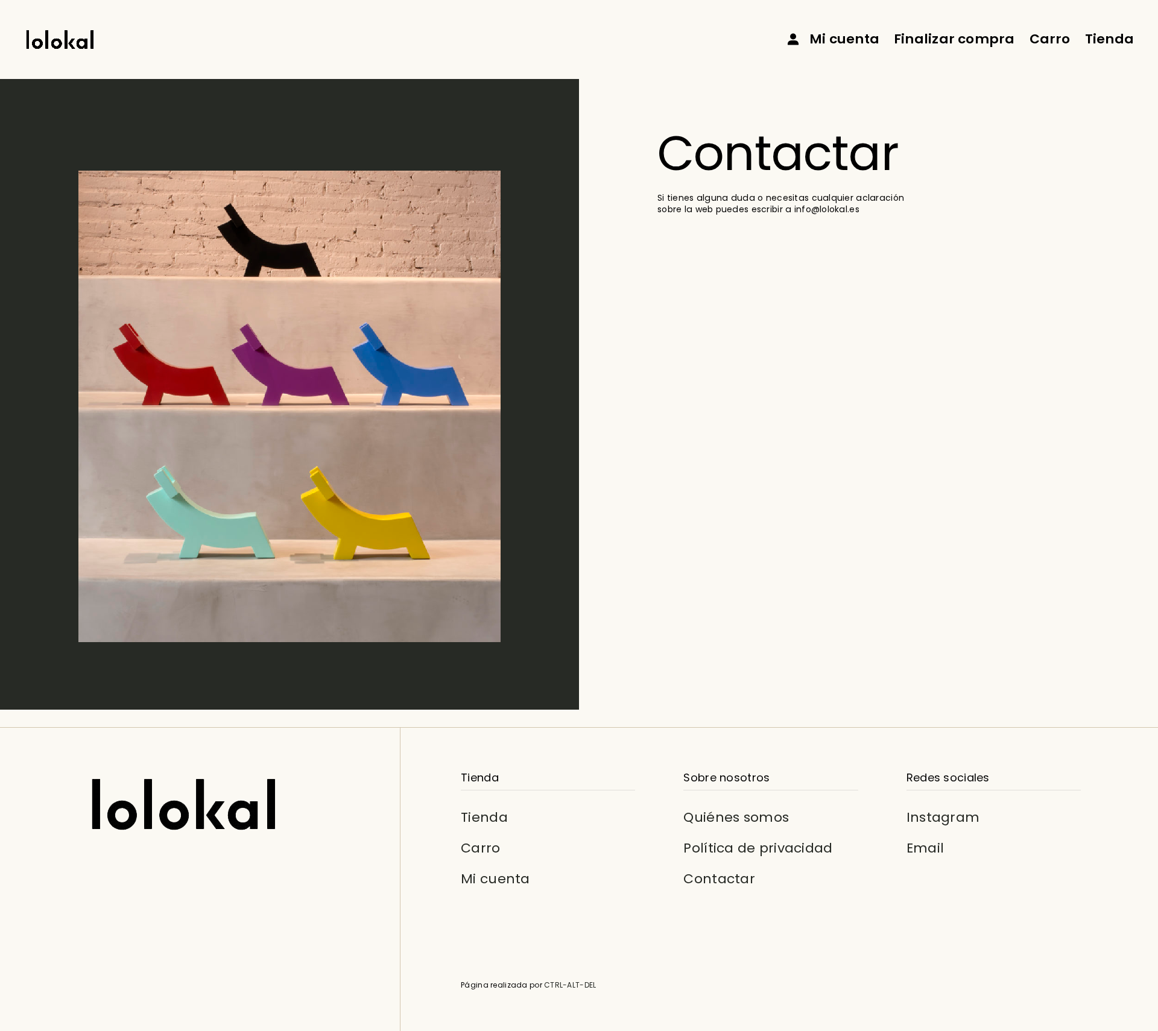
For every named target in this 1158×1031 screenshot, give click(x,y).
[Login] (793, 39)
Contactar (719, 878)
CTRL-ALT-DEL (570, 984)
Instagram (943, 817)
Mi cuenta (495, 878)
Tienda (484, 817)
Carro (480, 848)
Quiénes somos (736, 817)
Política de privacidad (757, 848)
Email (925, 848)
